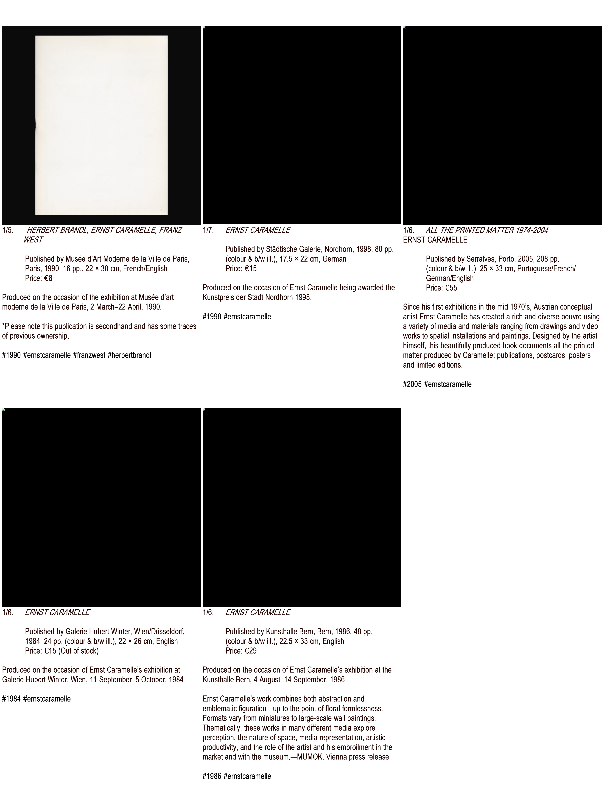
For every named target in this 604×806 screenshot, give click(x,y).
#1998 (212, 316)
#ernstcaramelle (47, 355)
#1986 (212, 776)
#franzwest (89, 355)
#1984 (11, 698)
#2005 (412, 384)
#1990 (11, 355)
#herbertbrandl (129, 355)
